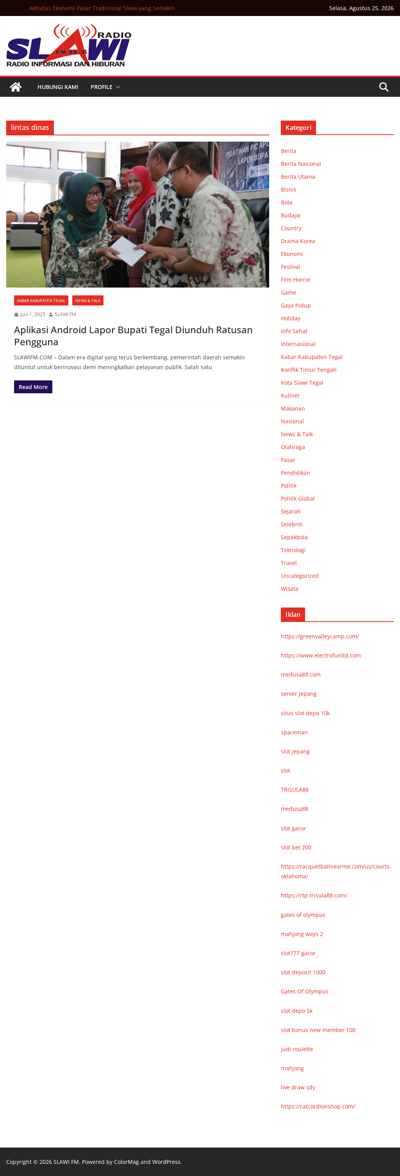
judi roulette (297, 1049)
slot (285, 770)
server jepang (299, 693)
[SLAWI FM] (15, 87)
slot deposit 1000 (303, 972)
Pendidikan (295, 472)
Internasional (298, 344)
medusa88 (294, 808)
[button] (116, 87)
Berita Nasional (301, 163)
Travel (289, 563)
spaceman (294, 732)
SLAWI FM (65, 314)
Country (291, 228)
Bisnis (288, 189)
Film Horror (296, 279)
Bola (286, 202)
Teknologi (293, 550)
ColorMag (126, 1161)
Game (288, 292)
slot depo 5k (296, 1010)
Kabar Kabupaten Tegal (41, 300)
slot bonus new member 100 (318, 1030)
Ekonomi (292, 254)
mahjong (292, 1068)
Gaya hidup (296, 305)
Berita (288, 151)
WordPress (166, 1161)
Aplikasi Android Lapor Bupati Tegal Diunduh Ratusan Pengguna (133, 335)
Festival (290, 266)
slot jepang (295, 751)
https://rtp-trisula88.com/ (314, 895)
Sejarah (291, 511)
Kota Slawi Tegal (302, 382)
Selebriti (292, 524)
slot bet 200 (296, 847)
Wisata (289, 588)
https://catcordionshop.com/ (318, 1106)
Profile (101, 87)
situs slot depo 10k (305, 713)
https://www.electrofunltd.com (321, 655)
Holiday (290, 318)
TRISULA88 (295, 789)
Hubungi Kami (58, 87)
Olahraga (293, 447)
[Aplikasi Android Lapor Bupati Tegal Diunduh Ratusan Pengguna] (137, 215)
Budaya (290, 215)
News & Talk (87, 300)
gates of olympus (303, 914)
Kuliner (290, 395)
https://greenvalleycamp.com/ (320, 636)
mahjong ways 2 (302, 934)
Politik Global (298, 498)
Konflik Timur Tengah (309, 369)
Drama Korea (298, 241)
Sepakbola (294, 537)
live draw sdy (298, 1087)
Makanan (293, 408)
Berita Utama (298, 176)
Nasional (292, 421)
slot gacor (293, 828)
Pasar (288, 460)
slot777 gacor (298, 953)
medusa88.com (301, 674)
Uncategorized (300, 575)
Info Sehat (294, 331)
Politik (288, 485)
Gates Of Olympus (305, 991)
